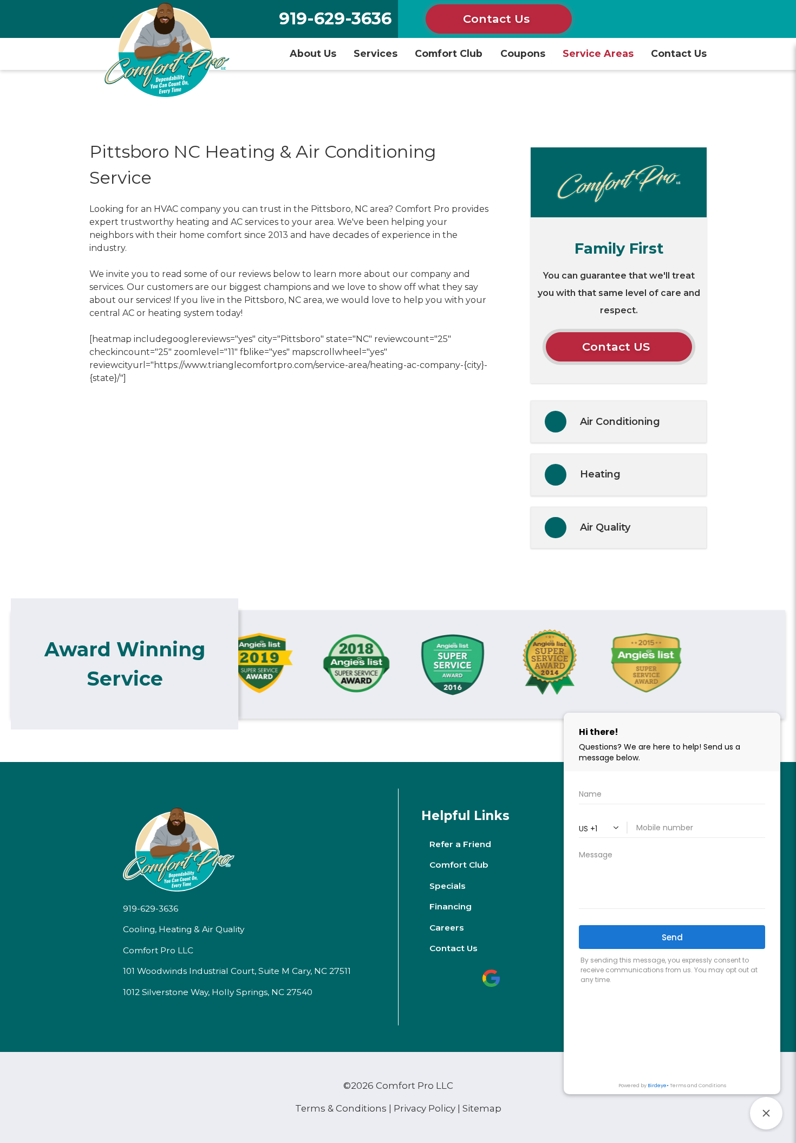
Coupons (522, 53)
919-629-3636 (335, 19)
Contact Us (496, 18)
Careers (446, 927)
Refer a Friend (460, 844)
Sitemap (481, 1108)
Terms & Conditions (341, 1108)
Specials (447, 886)
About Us (313, 53)
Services (375, 53)
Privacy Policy (424, 1108)
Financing (450, 906)
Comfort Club (448, 53)
